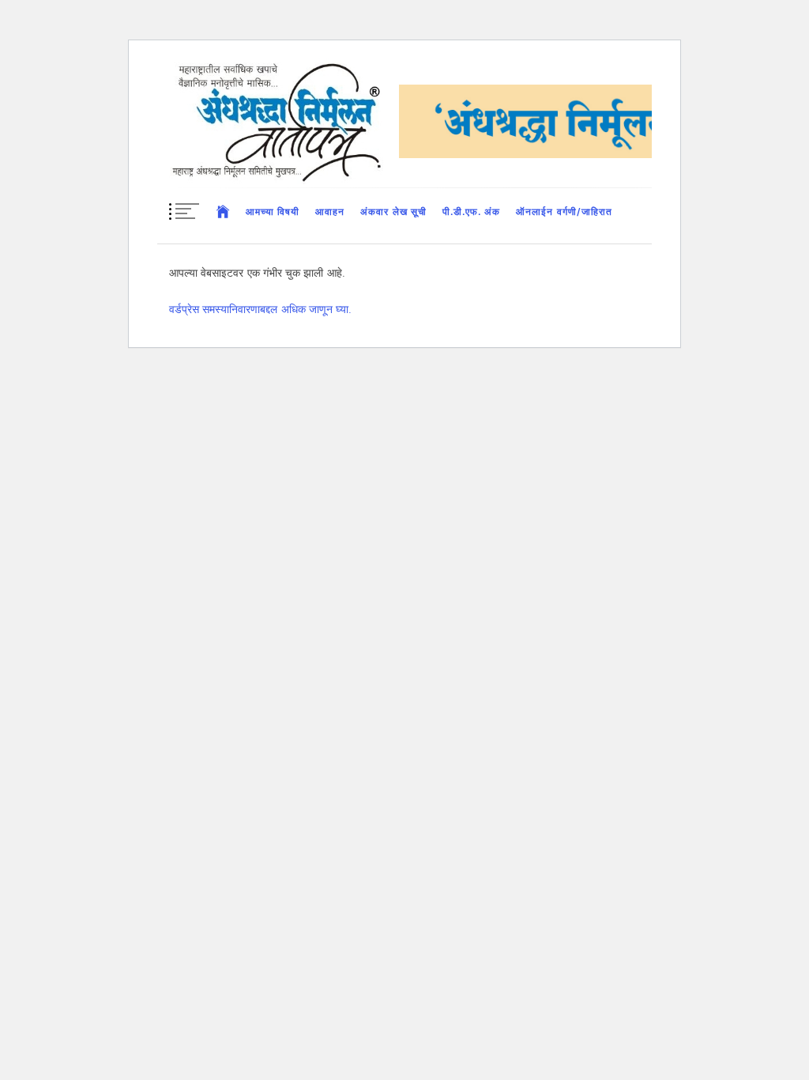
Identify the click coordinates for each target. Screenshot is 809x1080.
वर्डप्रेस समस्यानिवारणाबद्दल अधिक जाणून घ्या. (260, 308)
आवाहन (329, 211)
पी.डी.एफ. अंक (471, 211)
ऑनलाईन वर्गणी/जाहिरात (563, 211)
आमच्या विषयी (272, 211)
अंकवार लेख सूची (393, 211)
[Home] (223, 212)
